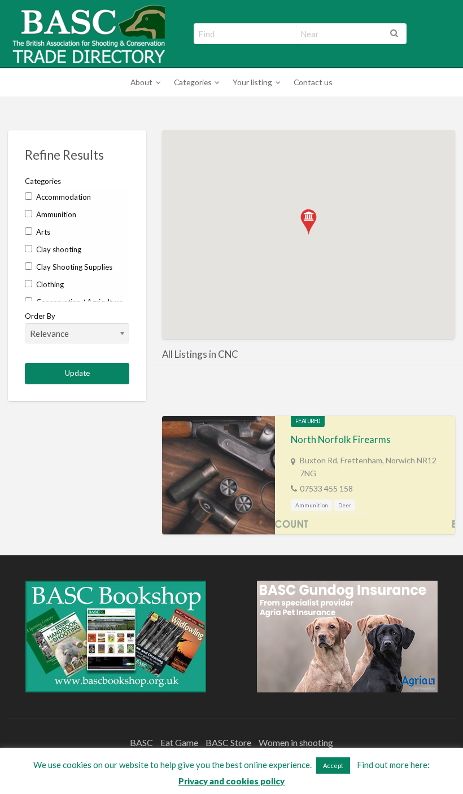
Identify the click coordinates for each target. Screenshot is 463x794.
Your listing (252, 82)
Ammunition (55, 214)
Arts (42, 231)
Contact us (313, 82)
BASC (141, 742)
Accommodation (62, 196)
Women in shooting (296, 742)
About (141, 82)
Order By (40, 316)
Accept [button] (333, 765)
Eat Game (179, 742)
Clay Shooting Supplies (73, 266)
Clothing (49, 284)
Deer (344, 505)
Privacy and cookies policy (231, 781)
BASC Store (228, 742)
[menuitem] (143, 83)
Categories (193, 82)
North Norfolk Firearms (341, 439)
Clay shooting (57, 249)
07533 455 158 (326, 488)
